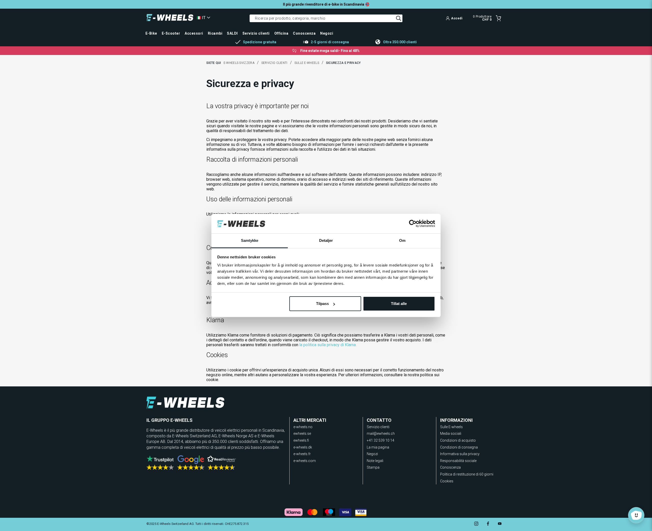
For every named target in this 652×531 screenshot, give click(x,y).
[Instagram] (476, 524)
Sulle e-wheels (306, 63)
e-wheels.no (303, 427)
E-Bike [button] (151, 33)
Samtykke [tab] (250, 240)
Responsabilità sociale (458, 461)
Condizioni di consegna (459, 447)
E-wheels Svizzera (239, 63)
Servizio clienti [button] (256, 33)
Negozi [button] (326, 33)
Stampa (373, 467)
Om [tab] (402, 240)
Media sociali (450, 433)
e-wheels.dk (302, 447)
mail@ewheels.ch (381, 433)
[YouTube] (500, 524)
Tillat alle (399, 303)
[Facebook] (488, 524)
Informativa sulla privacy (460, 454)
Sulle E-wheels (451, 427)
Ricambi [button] (215, 33)
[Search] (398, 18)
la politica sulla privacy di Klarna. (328, 344)
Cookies (446, 481)
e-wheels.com (304, 461)
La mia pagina (378, 447)
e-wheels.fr (302, 454)
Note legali (375, 461)
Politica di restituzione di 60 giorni (466, 474)
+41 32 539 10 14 (380, 440)
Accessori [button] (194, 33)
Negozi (372, 454)
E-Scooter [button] (171, 33)
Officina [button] (281, 33)
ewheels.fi (301, 440)
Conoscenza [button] (304, 33)
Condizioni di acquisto (458, 440)
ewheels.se (302, 433)
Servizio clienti (274, 63)
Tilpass (322, 303)
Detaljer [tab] (326, 240)
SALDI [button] (232, 33)
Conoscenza (450, 467)
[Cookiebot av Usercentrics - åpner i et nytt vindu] (412, 224)
